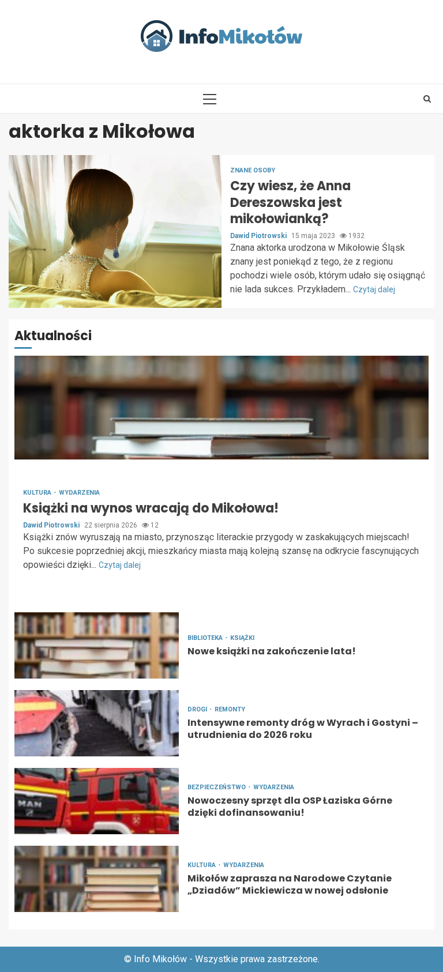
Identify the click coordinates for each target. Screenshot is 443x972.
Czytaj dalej (374, 289)
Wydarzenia (79, 492)
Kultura (38, 492)
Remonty (230, 709)
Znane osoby (252, 170)
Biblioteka (205, 638)
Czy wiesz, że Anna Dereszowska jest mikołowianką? (115, 231)
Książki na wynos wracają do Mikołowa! (221, 407)
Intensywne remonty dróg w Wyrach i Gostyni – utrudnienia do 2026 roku (96, 723)
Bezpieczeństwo (217, 787)
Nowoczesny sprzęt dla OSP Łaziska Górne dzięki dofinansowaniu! (96, 801)
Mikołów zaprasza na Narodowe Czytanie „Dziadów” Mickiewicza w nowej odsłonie (96, 879)
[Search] (427, 99)
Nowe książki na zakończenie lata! (96, 645)
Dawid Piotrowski (259, 236)
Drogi (198, 709)
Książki (242, 638)
